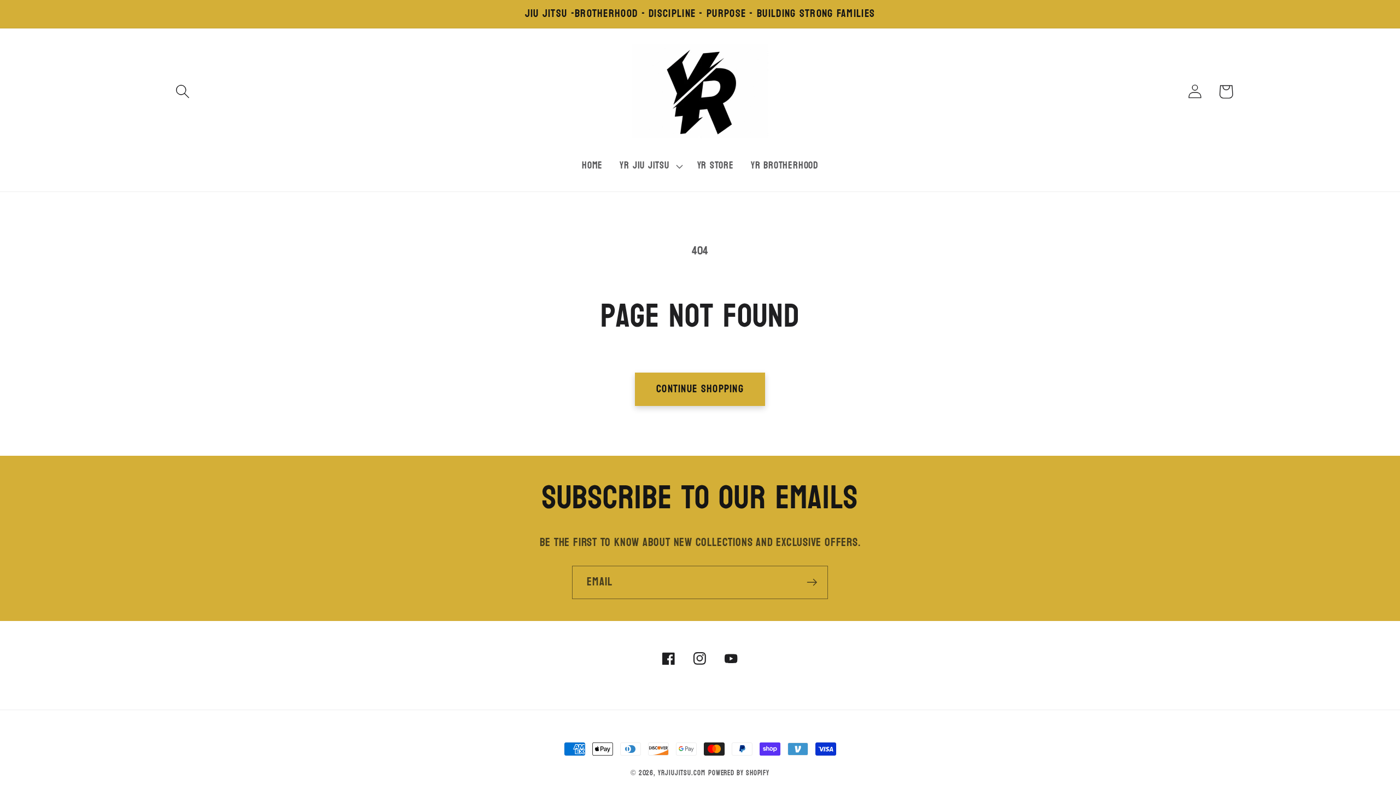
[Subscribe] (811, 582)
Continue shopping (700, 388)
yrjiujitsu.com (681, 773)
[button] (182, 91)
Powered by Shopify (738, 773)
